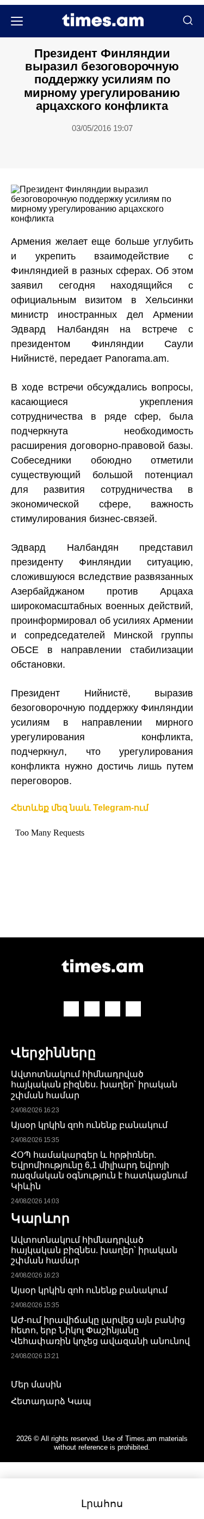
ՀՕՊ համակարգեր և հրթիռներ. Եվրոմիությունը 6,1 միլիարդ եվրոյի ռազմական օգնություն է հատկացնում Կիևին (99, 1170)
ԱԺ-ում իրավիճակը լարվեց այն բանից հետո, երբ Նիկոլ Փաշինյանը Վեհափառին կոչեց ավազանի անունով (100, 1330)
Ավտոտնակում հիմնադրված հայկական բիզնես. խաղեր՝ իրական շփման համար (94, 1084)
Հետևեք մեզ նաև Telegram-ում (80, 807)
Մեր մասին (36, 1384)
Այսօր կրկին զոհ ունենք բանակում (89, 1125)
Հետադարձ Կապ (51, 1401)
